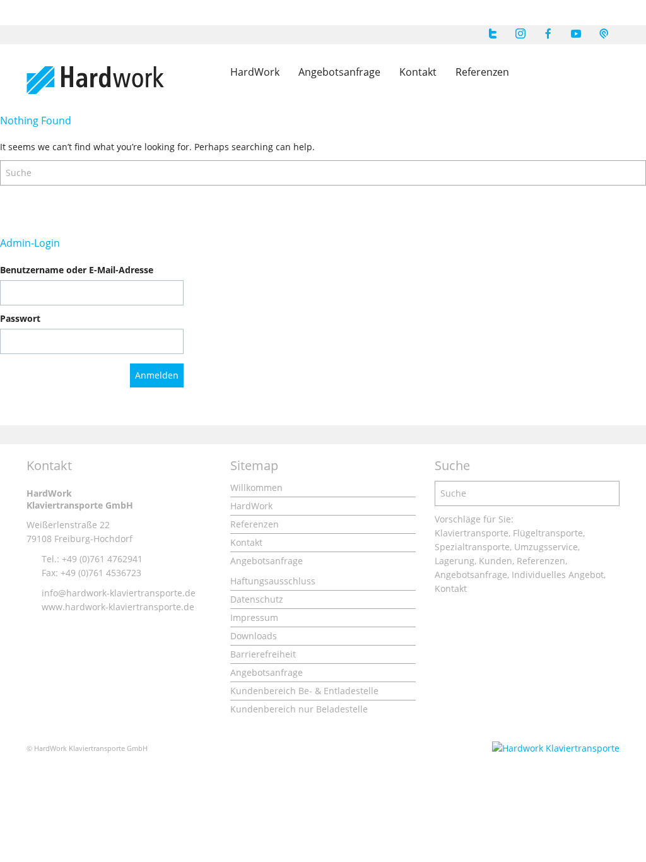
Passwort (20, 318)
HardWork (254, 72)
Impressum (254, 617)
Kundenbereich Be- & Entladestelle (304, 691)
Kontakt (418, 72)
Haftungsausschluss (272, 581)
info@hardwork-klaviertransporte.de (119, 593)
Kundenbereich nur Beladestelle (299, 709)
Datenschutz (256, 599)
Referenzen (482, 72)
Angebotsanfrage (339, 72)
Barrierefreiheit (263, 654)
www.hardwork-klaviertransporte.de (118, 607)
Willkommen (256, 487)
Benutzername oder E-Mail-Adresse (76, 270)
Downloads (253, 636)
